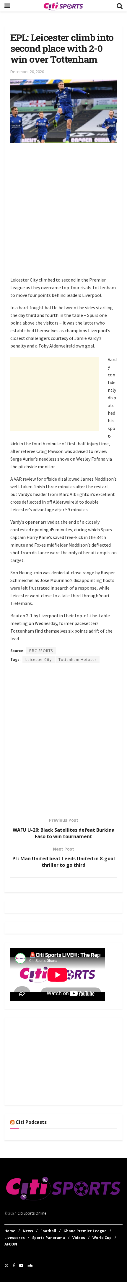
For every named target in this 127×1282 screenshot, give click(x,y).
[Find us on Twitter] (6, 1265)
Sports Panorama (48, 1237)
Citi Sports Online (31, 1213)
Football (48, 1230)
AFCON (10, 1244)
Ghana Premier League (85, 1230)
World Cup (102, 1237)
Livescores (14, 1237)
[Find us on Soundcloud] (30, 1265)
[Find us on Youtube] (21, 1265)
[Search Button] (120, 5)
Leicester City (38, 659)
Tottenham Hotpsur (77, 659)
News (28, 1230)
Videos (78, 1237)
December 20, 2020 (27, 71)
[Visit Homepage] (63, 6)
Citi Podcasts (31, 1122)
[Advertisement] (63, 211)
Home (9, 1230)
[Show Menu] (7, 5)
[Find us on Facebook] (14, 1265)
